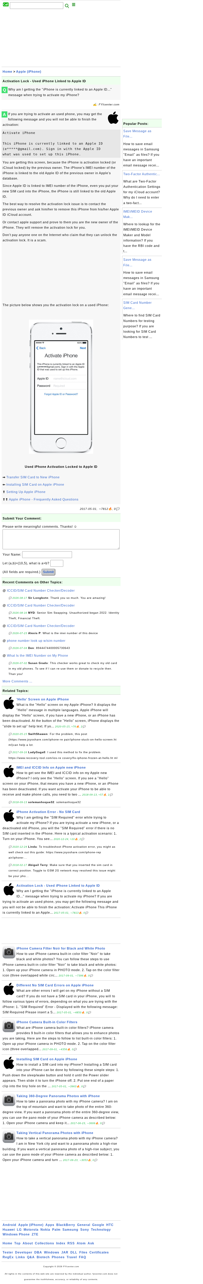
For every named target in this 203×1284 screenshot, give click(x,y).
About (28, 1243)
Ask (91, 1243)
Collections (44, 1243)
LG (19, 1229)
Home (7, 71)
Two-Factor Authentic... (141, 174)
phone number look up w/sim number (36, 640)
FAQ (82, 1257)
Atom (81, 1243)
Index (60, 1243)
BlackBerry (65, 1225)
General (83, 1225)
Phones (58, 1257)
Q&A (31, 1257)
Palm (56, 1229)
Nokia (45, 1229)
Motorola (31, 1229)
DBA (38, 1252)
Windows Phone (16, 1234)
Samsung (70, 1229)
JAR (64, 1252)
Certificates (99, 1252)
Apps (49, 1225)
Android (9, 1225)
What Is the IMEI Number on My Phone (37, 655)
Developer (23, 1252)
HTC (110, 1225)
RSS (71, 1243)
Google (98, 1225)
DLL (73, 1252)
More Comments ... (17, 681)
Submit (48, 572)
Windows (51, 1252)
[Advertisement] (61, 39)
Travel (72, 1257)
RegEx (8, 1257)
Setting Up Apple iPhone (26, 492)
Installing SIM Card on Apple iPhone (35, 484)
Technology (101, 1229)
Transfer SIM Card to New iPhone (33, 477)
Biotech (43, 1257)
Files (83, 1252)
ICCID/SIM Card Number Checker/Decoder (41, 590)
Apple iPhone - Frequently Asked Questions (44, 499)
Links (20, 1257)
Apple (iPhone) (28, 71)
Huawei (9, 1229)
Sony (84, 1229)
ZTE (35, 1234)
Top (17, 1243)
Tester (8, 1252)
